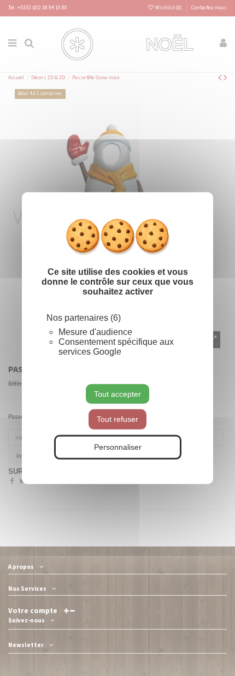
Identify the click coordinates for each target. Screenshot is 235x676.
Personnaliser (118, 447)
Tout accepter (117, 393)
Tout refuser (117, 419)
